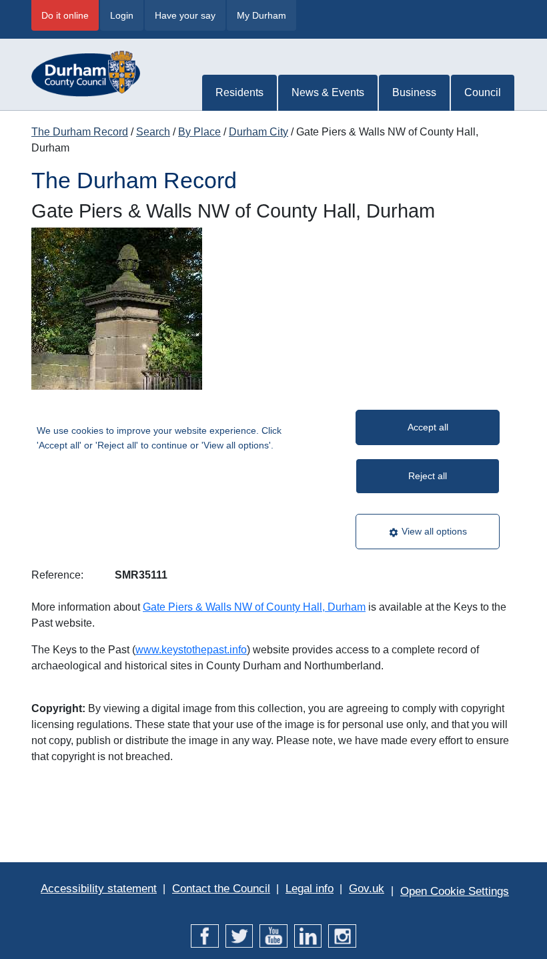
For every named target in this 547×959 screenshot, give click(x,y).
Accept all (428, 427)
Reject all (427, 475)
